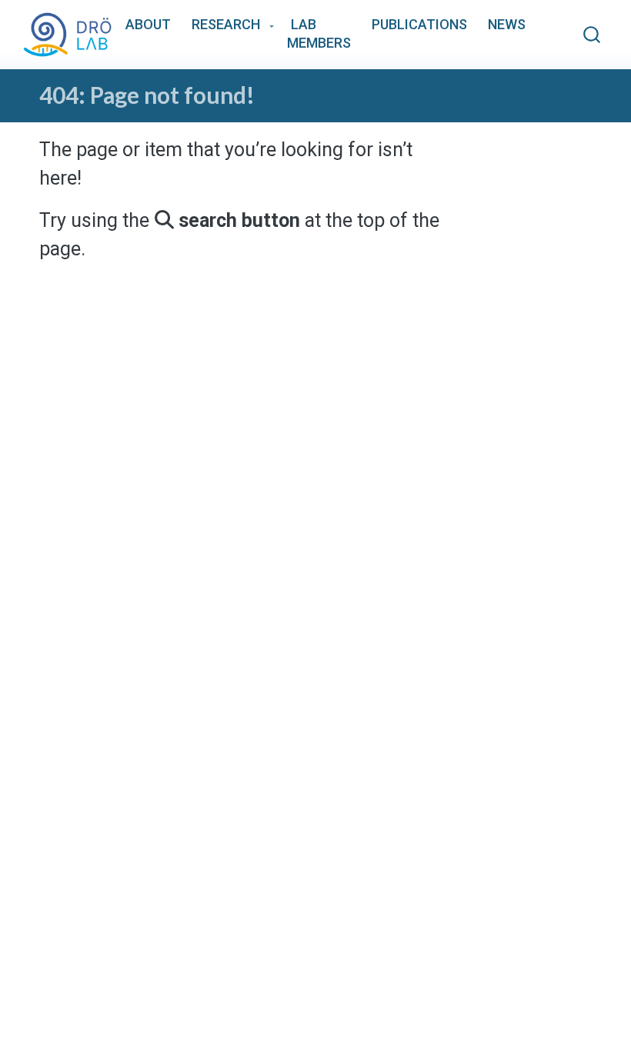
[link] (231, 26)
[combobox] (592, 35)
